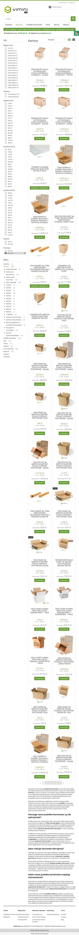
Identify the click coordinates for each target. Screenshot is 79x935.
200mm (8, 288)
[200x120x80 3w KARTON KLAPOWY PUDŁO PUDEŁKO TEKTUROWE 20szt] (40, 694)
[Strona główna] (15, 9)
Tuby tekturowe (11, 269)
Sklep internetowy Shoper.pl (39, 933)
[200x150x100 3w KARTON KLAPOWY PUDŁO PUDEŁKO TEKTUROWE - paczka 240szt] (64, 743)
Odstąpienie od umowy (10, 914)
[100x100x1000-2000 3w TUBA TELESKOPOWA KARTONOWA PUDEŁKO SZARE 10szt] (64, 203)
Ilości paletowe (11, 282)
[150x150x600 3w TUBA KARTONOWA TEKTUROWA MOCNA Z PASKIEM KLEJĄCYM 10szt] (40, 498)
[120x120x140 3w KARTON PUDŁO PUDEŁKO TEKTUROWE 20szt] (64, 302)
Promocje (6, 357)
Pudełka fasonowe (9, 338)
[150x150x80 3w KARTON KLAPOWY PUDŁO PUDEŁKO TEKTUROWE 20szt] (64, 498)
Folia (5, 341)
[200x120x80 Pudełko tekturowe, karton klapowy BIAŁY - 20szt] (40, 596)
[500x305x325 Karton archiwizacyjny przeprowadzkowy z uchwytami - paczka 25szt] (40, 105)
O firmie (63, 917)
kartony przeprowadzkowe (44, 796)
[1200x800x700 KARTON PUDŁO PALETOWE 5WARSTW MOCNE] (40, 302)
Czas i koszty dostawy (39, 917)
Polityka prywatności (53, 914)
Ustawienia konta (23, 917)
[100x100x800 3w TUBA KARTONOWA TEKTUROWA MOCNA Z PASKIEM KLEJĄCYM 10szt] (40, 253)
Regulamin (6, 917)
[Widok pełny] (73, 40)
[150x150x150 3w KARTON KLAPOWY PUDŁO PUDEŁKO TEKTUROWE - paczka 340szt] (64, 400)
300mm (8, 293)
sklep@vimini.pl (61, 926)
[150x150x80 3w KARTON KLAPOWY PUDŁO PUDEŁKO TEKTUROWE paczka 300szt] (40, 547)
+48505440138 (48, 926)
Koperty (6, 264)
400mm (8, 298)
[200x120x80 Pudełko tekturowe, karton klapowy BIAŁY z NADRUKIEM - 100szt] (64, 596)
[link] (8, 48)
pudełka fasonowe (55, 861)
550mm (8, 306)
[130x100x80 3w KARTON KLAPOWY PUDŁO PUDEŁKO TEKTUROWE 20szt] (40, 400)
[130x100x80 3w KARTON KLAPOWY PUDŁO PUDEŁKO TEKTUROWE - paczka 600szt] (40, 351)
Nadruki (6, 351)
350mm (8, 296)
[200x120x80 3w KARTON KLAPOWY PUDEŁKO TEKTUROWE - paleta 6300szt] (64, 645)
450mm (8, 301)
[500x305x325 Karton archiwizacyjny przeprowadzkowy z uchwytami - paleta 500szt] (64, 105)
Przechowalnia (22, 920)
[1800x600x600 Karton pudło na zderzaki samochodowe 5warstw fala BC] (64, 547)
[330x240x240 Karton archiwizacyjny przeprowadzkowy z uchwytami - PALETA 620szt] (64, 56)
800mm (8, 312)
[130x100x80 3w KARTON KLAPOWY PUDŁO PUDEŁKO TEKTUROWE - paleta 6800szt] (64, 351)
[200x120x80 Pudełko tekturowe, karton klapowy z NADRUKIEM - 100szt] (40, 645)
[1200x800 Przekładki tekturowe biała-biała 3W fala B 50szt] (40, 154)
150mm (8, 285)
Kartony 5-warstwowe (13, 320)
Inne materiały (8, 349)
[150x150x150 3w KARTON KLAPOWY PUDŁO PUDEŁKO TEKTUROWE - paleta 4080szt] (40, 449)
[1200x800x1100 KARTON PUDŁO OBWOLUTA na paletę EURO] (64, 253)
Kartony (6, 267)
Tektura (6, 346)
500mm (8, 304)
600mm (8, 309)
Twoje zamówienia (23, 914)
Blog (62, 920)
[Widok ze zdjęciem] (69, 40)
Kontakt (63, 914)
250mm (8, 290)
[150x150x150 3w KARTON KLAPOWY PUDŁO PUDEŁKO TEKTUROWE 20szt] (64, 449)
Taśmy (5, 343)
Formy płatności (37, 914)
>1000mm (9, 314)
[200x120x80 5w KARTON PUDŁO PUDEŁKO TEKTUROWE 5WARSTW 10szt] (64, 694)
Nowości (6, 354)
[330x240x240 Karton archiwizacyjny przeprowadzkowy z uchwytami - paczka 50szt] (40, 56)
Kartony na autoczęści (13, 317)
